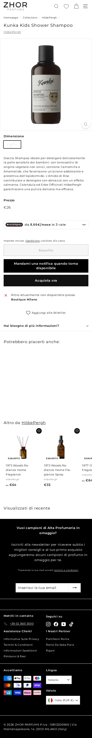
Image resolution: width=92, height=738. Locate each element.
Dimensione (14, 136)
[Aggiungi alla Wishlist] (39, 431)
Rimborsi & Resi (15, 656)
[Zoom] (86, 124)
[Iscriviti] (75, 588)
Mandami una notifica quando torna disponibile (46, 265)
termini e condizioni (66, 570)
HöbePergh (49, 17)
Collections (30, 17)
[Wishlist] (66, 6)
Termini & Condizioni (18, 644)
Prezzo (9, 200)
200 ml (12, 144)
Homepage (11, 17)
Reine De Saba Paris (60, 644)
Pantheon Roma (57, 639)
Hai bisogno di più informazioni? (31, 326)
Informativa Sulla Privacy (21, 639)
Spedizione (32, 240)
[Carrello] (76, 6)
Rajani (50, 650)
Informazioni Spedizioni (20, 650)
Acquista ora (46, 280)
